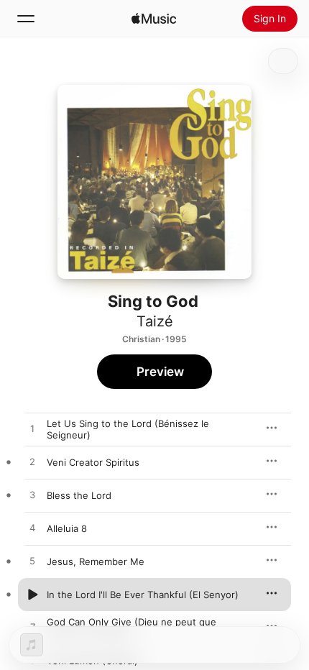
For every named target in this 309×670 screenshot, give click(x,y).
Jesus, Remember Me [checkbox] (95, 561)
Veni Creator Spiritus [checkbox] (93, 462)
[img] (154, 18)
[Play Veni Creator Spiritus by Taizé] (32, 462)
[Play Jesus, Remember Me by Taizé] (32, 561)
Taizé (155, 321)
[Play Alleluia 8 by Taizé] (32, 528)
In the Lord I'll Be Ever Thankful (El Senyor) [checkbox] (143, 594)
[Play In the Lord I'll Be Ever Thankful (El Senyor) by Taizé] (32, 594)
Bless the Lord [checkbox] (79, 495)
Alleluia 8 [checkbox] (67, 528)
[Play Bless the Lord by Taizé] (32, 495)
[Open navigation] (26, 19)
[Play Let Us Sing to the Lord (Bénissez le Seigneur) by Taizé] (32, 429)
